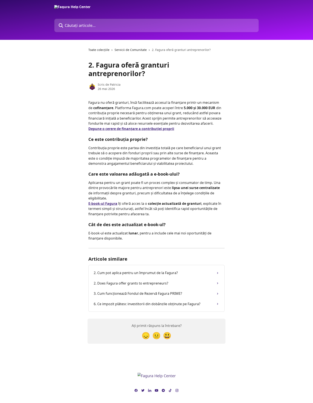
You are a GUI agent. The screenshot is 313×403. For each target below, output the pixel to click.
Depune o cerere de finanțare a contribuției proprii (131, 128)
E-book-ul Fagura (102, 203)
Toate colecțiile (98, 50)
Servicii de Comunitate (131, 50)
